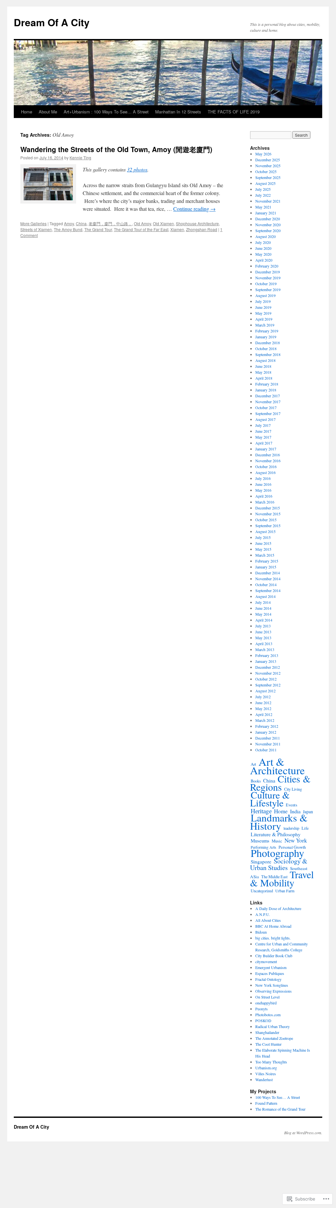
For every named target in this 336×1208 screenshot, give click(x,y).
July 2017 (263, 425)
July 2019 (263, 301)
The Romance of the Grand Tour (280, 1109)
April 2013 (263, 643)
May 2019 (263, 313)
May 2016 (263, 490)
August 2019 (265, 295)
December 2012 (267, 667)
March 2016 (264, 502)
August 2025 (265, 183)
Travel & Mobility (282, 878)
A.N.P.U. (262, 914)
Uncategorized (262, 890)
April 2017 (263, 443)
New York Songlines (271, 985)
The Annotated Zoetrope (274, 1038)
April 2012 (263, 714)
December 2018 (267, 342)
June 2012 (263, 702)
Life (305, 828)
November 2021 (268, 201)
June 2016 (263, 484)
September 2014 (268, 590)
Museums (260, 840)
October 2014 (266, 584)
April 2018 (263, 378)
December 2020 (267, 218)
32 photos (137, 169)
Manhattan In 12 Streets (178, 112)
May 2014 (263, 614)
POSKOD (263, 1020)
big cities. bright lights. (273, 938)
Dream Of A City (52, 22)
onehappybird (266, 1002)
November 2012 (268, 673)
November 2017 (268, 401)
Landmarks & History (278, 822)
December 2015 (267, 507)
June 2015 (263, 543)
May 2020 (263, 254)
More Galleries (33, 223)
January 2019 (265, 336)
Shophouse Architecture (197, 223)
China (81, 223)
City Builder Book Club (273, 955)
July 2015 (263, 537)
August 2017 (265, 419)
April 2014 (263, 620)
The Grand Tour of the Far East (141, 229)
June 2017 (263, 431)
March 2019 (264, 324)
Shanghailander (267, 1032)
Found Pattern (266, 1103)
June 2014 (263, 608)
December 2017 (267, 395)
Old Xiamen (163, 223)
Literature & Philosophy (276, 834)
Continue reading (194, 208)
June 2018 (263, 366)
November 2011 (268, 743)
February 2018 (266, 383)
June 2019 (263, 307)
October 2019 (266, 283)
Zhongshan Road (201, 229)
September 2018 (268, 354)
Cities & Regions (280, 782)
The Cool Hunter (268, 1044)
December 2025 (267, 159)
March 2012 (264, 720)
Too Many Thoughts (271, 1061)
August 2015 (265, 531)
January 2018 (265, 389)
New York (295, 840)
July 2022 (263, 195)
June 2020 (263, 248)
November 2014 (268, 578)
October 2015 (266, 519)
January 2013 (265, 661)
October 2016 (266, 466)
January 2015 (265, 566)
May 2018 (263, 372)
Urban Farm (284, 890)
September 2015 (268, 525)
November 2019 (268, 277)
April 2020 (263, 260)
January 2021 (265, 212)
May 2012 (263, 708)
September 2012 (268, 684)
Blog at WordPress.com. (303, 1132)
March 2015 (264, 555)
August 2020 (265, 236)
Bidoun (261, 932)
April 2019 (263, 319)
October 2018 (266, 348)
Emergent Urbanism (270, 967)
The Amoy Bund (68, 229)
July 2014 (263, 602)
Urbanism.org (266, 1067)
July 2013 (263, 625)
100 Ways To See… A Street (277, 1097)
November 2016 (268, 460)
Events (291, 805)
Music (277, 841)
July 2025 (263, 189)
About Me (48, 112)
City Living (293, 789)
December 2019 (267, 271)
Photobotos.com (268, 1014)
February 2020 (266, 265)
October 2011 (266, 749)
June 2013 (263, 631)
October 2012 (266, 679)
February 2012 (266, 726)
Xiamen (177, 229)
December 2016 (267, 454)
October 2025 (266, 171)
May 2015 (263, 549)
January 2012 (265, 732)
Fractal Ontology (268, 979)
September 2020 (268, 230)
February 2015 (266, 561)
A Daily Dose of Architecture (278, 908)
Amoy (69, 223)
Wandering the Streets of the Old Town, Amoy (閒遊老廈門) (116, 149)
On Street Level (267, 997)
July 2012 (263, 696)
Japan (308, 812)
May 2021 (263, 206)
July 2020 (263, 242)
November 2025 (268, 165)
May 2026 (263, 153)
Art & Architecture (277, 765)
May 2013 (263, 637)
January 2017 (265, 448)
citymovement (266, 961)
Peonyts (261, 1008)
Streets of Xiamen (36, 229)
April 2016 (263, 496)
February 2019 (266, 330)
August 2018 (265, 360)
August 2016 (265, 472)
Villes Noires (265, 1073)
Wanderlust (264, 1079)
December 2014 (267, 572)
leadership (291, 828)
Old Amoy (142, 223)
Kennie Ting (80, 157)
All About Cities (268, 920)
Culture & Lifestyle (270, 798)
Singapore (261, 861)
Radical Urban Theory (272, 1026)
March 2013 (264, 649)
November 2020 (268, 224)
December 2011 (267, 738)
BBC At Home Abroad (273, 926)
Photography (277, 853)
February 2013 (266, 655)
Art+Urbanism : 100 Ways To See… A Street (106, 112)
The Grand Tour (98, 229)
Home (26, 112)
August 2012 (265, 690)
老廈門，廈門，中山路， (110, 223)
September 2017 (268, 413)
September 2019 (268, 289)
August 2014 (265, 596)
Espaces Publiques (269, 973)
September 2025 (268, 177)
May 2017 (263, 437)
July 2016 (263, 478)
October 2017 (266, 407)
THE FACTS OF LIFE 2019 (234, 112)
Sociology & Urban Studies (278, 864)
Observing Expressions (273, 991)
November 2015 (268, 513)
